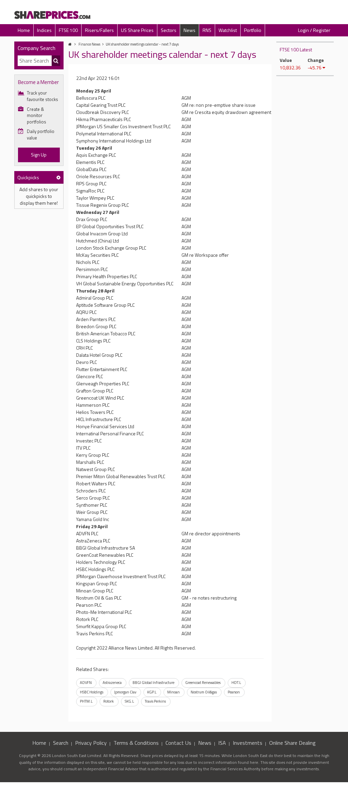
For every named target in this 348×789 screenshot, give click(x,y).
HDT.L (236, 682)
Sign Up (39, 154)
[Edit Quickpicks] (58, 177)
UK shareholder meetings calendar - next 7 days (142, 44)
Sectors (168, 30)
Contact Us (178, 743)
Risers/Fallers (99, 30)
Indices (44, 30)
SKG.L (129, 701)
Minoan (173, 692)
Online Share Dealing (292, 743)
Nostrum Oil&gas (204, 692)
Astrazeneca (112, 682)
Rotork (108, 701)
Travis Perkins (155, 701)
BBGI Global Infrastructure (153, 682)
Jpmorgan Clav (125, 692)
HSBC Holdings (91, 692)
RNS (207, 30)
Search (60, 743)
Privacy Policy (91, 743)
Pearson (234, 692)
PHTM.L (86, 701)
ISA (222, 743)
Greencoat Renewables (203, 682)
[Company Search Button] (56, 60)
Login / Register (314, 30)
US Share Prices (137, 30)
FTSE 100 (68, 30)
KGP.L (151, 692)
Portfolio (252, 30)
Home (24, 30)
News (189, 30)
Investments (247, 743)
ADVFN (86, 682)
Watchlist (228, 30)
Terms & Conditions (136, 743)
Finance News (89, 44)
